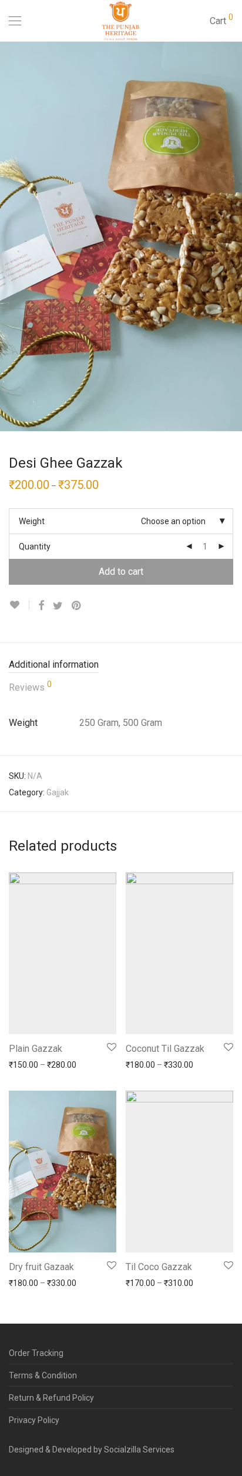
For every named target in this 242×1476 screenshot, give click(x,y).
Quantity (35, 546)
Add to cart (121, 571)
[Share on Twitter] (58, 606)
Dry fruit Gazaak (41, 1266)
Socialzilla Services (139, 1449)
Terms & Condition (43, 1375)
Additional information (54, 664)
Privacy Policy (34, 1420)
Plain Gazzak (35, 1048)
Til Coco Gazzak (159, 1266)
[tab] (121, 665)
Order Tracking (36, 1353)
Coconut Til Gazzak (165, 1048)
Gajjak (57, 792)
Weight (32, 521)
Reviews (30, 686)
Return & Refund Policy (51, 1397)
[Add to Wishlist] (19, 605)
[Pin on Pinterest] (77, 606)
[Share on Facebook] (41, 606)
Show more (24, 1064)
